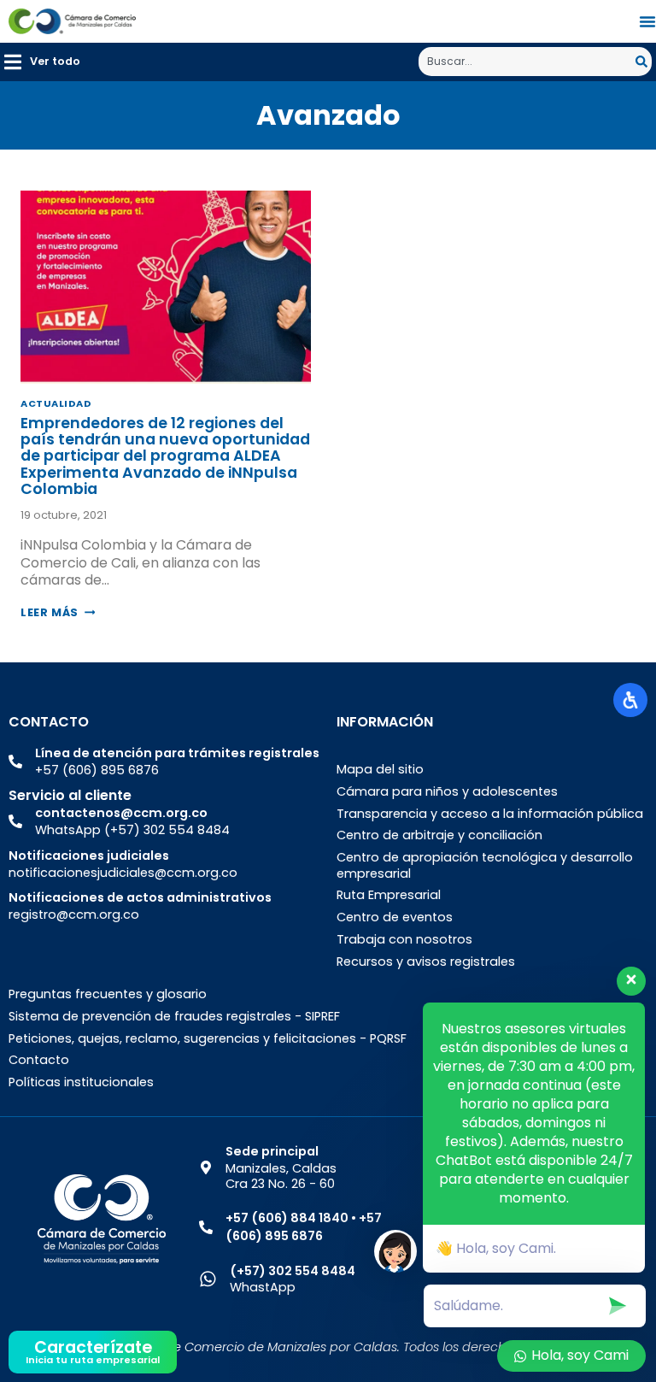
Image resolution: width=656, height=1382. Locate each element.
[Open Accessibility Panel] (630, 700)
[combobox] (527, 61)
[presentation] (165, 288)
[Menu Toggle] (647, 21)
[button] (42, 62)
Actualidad (56, 403)
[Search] (644, 61)
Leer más (57, 612)
